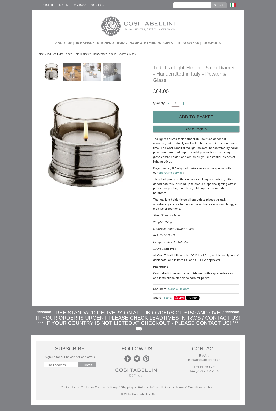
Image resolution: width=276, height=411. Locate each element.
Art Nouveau (187, 43)
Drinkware (85, 43)
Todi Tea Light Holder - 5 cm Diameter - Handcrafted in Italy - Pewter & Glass (91, 54)
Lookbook (211, 43)
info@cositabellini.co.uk (204, 359)
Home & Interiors (145, 43)
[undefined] (86, 142)
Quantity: (159, 103)
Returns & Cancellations (154, 387)
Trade (211, 387)
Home (40, 54)
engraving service (170, 172)
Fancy (168, 297)
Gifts (168, 43)
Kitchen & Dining (112, 43)
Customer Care (91, 387)
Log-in (63, 4)
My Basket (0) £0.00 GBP (90, 4)
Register (46, 4)
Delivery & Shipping (120, 387)
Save (181, 297)
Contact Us (68, 387)
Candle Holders (178, 289)
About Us (63, 43)
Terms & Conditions (189, 387)
